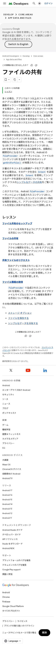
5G (3, 448)
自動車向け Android (11, 473)
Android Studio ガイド (12, 530)
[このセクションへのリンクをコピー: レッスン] (19, 217)
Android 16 (7, 495)
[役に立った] (32, 65)
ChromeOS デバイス (11, 469)
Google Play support (11, 569)
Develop (8, 14)
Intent (41, 172)
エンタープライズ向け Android (16, 390)
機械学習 (6, 429)
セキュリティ (8, 394)
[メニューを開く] (4, 3)
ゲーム (5, 425)
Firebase (6, 601)
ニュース (6, 403)
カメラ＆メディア (10, 438)
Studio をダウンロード (12, 543)
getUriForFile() (12, 162)
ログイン (48, 3)
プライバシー (8, 443)
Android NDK (8, 548)
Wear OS (6, 464)
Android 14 (7, 504)
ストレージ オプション (20, 313)
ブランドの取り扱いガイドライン (19, 626)
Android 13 (7, 508)
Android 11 (7, 518)
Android (6, 385)
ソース (5, 399)
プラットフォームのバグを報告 (16, 560)
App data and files (19, 18)
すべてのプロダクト (11, 611)
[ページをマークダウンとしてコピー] (15, 79)
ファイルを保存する (18, 318)
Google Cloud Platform (13, 606)
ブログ (5, 408)
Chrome (6, 597)
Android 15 (7, 499)
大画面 (5, 460)
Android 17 (7, 490)
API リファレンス (10, 539)
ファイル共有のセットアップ (17, 223)
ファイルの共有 (10, 238)
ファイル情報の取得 (12, 282)
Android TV (7, 478)
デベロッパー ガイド (11, 534)
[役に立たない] (36, 65)
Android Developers (10, 56)
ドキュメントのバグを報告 (14, 565)
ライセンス (22, 621)
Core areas (25, 14)
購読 (44, 632)
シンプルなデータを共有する (23, 323)
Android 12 (7, 513)
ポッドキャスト (9, 413)
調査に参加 (7, 574)
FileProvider (10, 155)
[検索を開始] (34, 3)
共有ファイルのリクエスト (16, 260)
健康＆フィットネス (11, 434)
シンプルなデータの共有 (29, 182)
